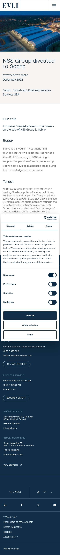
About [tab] (49, 226)
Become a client (16, 398)
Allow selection (30, 325)
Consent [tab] (10, 226)
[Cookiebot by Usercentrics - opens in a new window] (44, 218)
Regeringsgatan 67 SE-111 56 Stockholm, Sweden (18, 444)
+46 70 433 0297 (11, 450)
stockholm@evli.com (13, 455)
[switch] (52, 284)
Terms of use (10, 517)
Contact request (17, 364)
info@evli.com (9, 390)
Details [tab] (30, 226)
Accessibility (10, 537)
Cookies (7, 532)
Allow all (30, 315)
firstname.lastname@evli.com (17, 356)
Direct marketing (12, 527)
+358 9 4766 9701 (12, 385)
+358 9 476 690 (11, 351)
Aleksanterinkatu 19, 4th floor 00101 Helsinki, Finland (18, 418)
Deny (30, 334)
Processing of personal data (18, 522)
